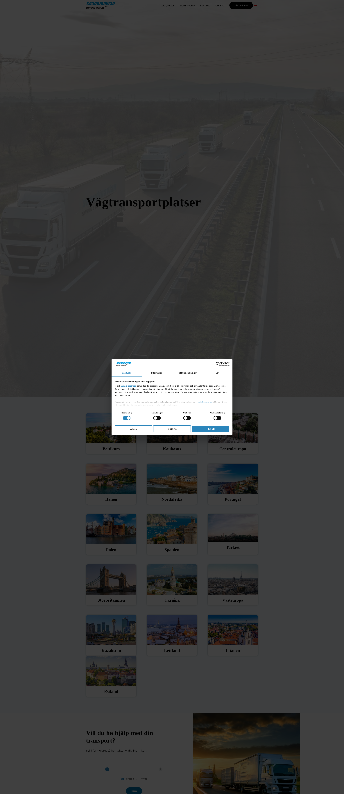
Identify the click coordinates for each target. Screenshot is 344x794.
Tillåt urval (172, 429)
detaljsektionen (205, 402)
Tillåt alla (211, 429)
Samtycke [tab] (126, 373)
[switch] (157, 418)
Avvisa (133, 429)
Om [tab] (217, 373)
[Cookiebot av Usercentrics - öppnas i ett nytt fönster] (218, 364)
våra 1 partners (128, 386)
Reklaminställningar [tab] (187, 373)
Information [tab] (156, 373)
